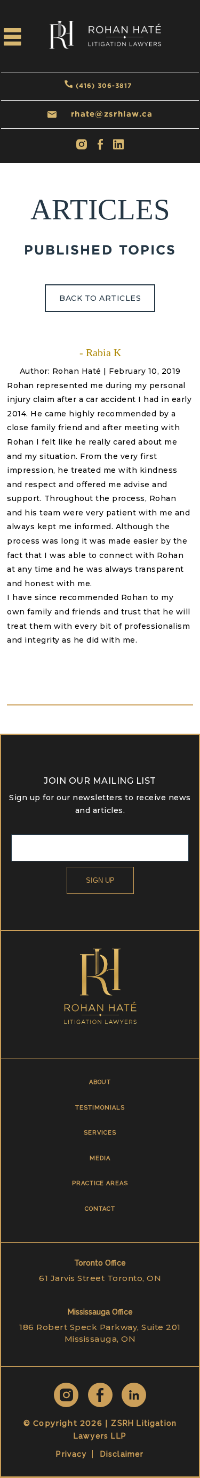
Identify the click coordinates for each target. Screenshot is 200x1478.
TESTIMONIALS (99, 1107)
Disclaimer (122, 1454)
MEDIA (100, 1158)
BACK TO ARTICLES (100, 298)
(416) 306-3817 (104, 85)
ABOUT (100, 1082)
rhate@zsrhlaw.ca (112, 113)
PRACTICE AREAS (100, 1183)
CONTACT (100, 1208)
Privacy (71, 1454)
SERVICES (100, 1132)
